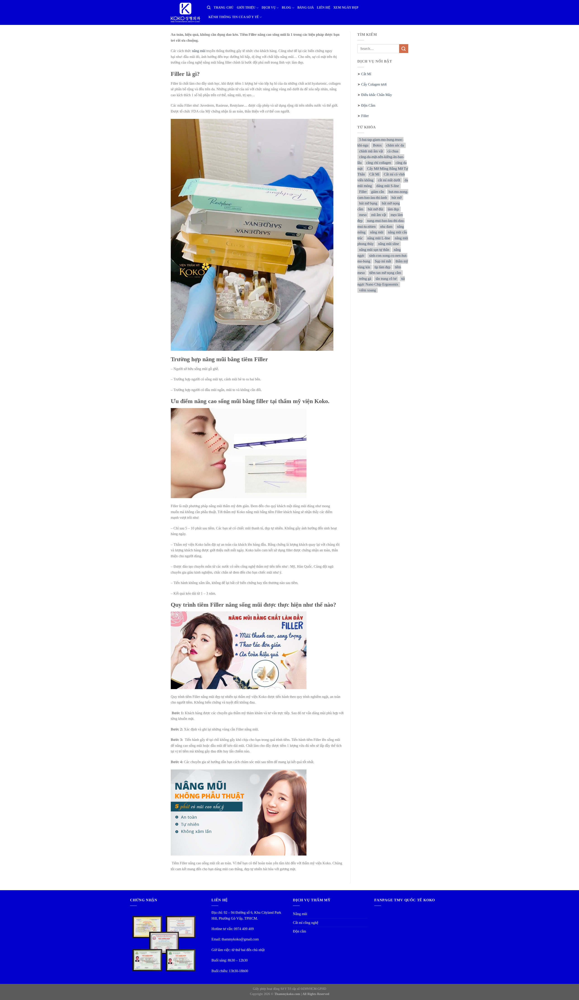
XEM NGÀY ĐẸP (345, 7)
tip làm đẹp (382, 267)
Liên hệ (323, 7)
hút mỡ (396, 198)
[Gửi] (403, 48)
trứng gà (365, 279)
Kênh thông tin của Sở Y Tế (234, 17)
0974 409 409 (244, 929)
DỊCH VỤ (269, 7)
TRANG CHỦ (223, 7)
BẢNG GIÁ (305, 7)
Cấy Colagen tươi (374, 84)
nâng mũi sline (388, 244)
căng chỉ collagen (378, 163)
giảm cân (377, 192)
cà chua (392, 151)
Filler (365, 116)
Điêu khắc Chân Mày (376, 95)
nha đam (386, 226)
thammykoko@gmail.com (240, 939)
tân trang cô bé (386, 279)
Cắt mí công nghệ (305, 923)
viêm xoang (367, 290)
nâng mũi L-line (378, 238)
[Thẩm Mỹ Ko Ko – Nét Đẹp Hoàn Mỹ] (185, 12)
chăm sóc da (395, 145)
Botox (377, 145)
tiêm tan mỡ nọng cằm (385, 273)
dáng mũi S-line (387, 186)
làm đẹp (393, 209)
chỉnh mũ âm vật (371, 151)
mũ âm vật (378, 215)
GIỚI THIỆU (246, 7)
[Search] (209, 7)
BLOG (286, 7)
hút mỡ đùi (375, 209)
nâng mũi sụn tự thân (374, 250)
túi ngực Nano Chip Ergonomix (381, 281)
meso (363, 215)
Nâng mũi (300, 914)
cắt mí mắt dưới (389, 180)
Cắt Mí (366, 74)
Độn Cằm (368, 105)
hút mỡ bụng (368, 203)
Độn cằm (299, 931)
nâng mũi (198, 51)
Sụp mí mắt (383, 261)
